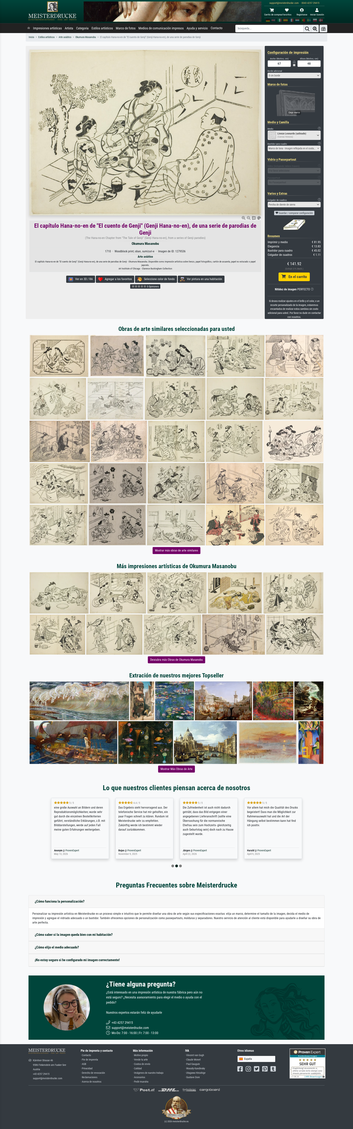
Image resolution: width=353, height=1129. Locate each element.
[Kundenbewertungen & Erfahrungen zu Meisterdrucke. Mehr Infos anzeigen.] (307, 1063)
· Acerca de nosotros (91, 1081)
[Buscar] (307, 28)
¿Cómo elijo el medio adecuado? (57, 947)
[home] (29, 28)
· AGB (83, 1064)
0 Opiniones (152, 286)
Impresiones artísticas (47, 28)
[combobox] (294, 75)
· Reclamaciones (89, 1077)
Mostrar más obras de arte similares (176, 550)
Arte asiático (65, 37)
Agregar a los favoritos (117, 279)
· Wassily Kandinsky (195, 1068)
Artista (69, 28)
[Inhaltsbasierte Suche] (315, 28)
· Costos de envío (141, 1064)
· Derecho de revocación (93, 1072)
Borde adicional (275, 71)
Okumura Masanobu (85, 37)
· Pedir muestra (140, 1081)
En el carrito (296, 277)
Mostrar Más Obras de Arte (176, 769)
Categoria (82, 28)
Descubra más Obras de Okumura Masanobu (176, 659)
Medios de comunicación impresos (161, 28)
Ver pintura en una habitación (203, 279)
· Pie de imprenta (89, 1059)
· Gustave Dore (192, 1077)
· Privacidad (86, 1068)
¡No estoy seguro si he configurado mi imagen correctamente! (77, 960)
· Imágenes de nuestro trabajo (148, 1072)
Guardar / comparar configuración (295, 213)
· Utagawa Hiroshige (195, 1072)
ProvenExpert (71, 850)
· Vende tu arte (140, 1059)
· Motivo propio (140, 1055)
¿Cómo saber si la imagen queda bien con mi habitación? (74, 935)
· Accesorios (139, 1077)
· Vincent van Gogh (194, 1055)
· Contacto (86, 1055)
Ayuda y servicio (197, 28)
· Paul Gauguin (192, 1064)
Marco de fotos (126, 28)
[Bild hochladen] (323, 28)
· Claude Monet (193, 1059)
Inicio (31, 37)
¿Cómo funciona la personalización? (60, 901)
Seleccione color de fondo (158, 279)
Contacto (216, 28)
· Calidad (137, 1068)
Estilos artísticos (102, 28)
